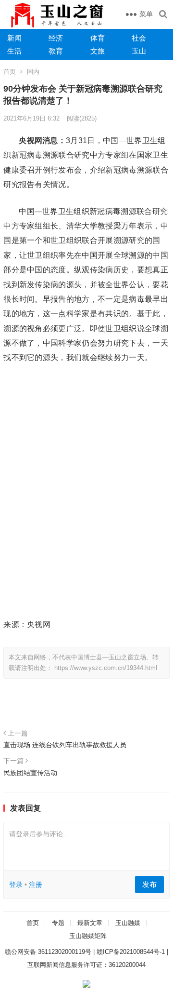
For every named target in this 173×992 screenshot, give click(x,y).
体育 (97, 38)
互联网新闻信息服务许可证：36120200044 (86, 964)
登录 (16, 884)
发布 (149, 884)
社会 (139, 38)
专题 (58, 922)
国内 (33, 71)
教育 (56, 51)
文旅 (97, 51)
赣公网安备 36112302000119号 (48, 951)
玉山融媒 (127, 922)
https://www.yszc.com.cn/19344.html (105, 667)
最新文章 (89, 922)
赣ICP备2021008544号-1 (131, 951)
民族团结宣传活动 (30, 773)
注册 (35, 884)
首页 (9, 71)
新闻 (14, 38)
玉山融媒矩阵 (88, 935)
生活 (14, 51)
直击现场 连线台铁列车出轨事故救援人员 (64, 745)
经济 (56, 38)
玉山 (139, 51)
